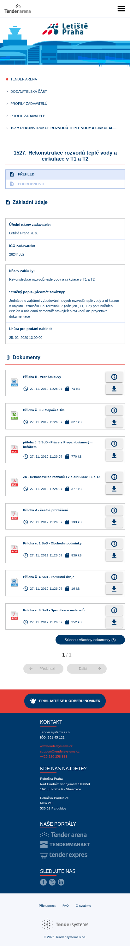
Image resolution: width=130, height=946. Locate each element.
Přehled (21, 174)
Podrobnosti (26, 184)
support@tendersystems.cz (60, 751)
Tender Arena (23, 79)
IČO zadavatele (21, 246)
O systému (83, 905)
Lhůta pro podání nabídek (30, 329)
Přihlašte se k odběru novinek (65, 701)
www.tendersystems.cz (56, 746)
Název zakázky (21, 271)
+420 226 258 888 (54, 756)
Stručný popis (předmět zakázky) (36, 292)
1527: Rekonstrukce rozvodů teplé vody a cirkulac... (63, 128)
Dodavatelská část (28, 91)
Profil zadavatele (27, 116)
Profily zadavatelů (28, 103)
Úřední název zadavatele (29, 224)
